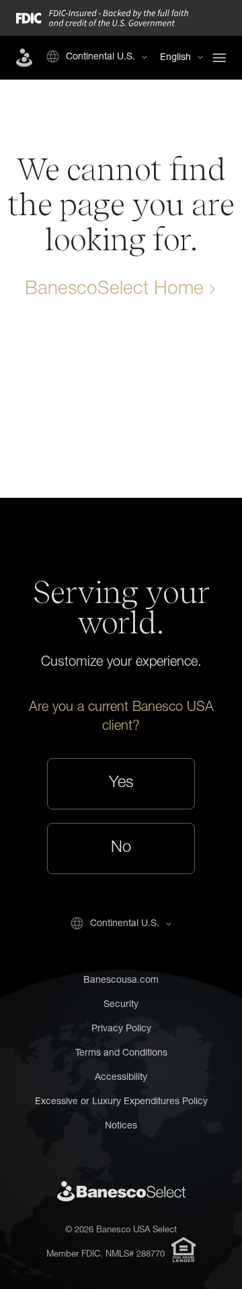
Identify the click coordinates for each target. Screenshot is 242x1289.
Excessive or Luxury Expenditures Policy (121, 1102)
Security (121, 1005)
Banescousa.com (121, 980)
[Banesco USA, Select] (24, 58)
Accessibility (121, 1078)
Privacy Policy (121, 1029)
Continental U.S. (100, 57)
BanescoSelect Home (114, 290)
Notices (121, 1126)
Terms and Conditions (121, 1053)
